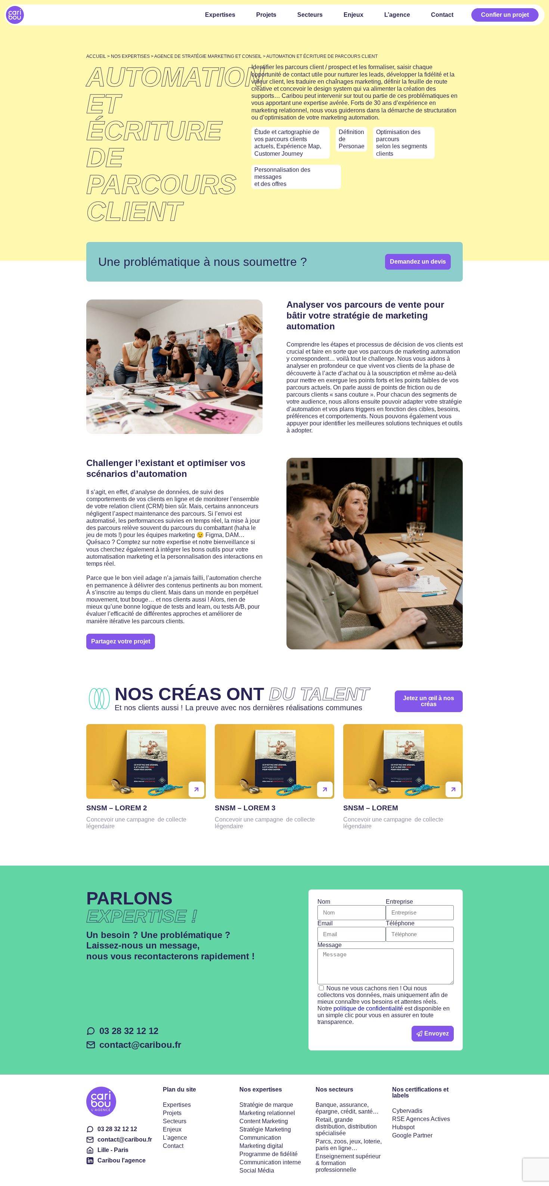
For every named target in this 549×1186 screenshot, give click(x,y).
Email (325, 923)
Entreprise (399, 901)
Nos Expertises (130, 56)
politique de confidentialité (368, 1008)
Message (329, 945)
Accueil (96, 56)
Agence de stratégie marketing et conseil (208, 56)
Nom (323, 901)
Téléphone (400, 923)
